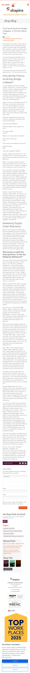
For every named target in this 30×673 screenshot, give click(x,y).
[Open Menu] (28, 5)
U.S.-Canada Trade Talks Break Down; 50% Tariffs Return (13, 547)
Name (4, 488)
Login (5, 4)
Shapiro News (8, 534)
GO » (5, 521)
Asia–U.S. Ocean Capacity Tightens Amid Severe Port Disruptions (11, 551)
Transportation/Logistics (8, 40)
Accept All (15, 661)
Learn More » (8, 569)
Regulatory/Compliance (16, 38)
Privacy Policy (8, 657)
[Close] (28, 643)
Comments (7, 37)
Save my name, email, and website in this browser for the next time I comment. (14, 503)
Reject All (15, 669)
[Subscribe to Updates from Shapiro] (20, 463)
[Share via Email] (23, 463)
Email (4, 494)
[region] (15, 657)
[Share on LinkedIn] (25, 463)
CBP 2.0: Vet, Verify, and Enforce (13, 543)
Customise (15, 665)
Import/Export (7, 38)
